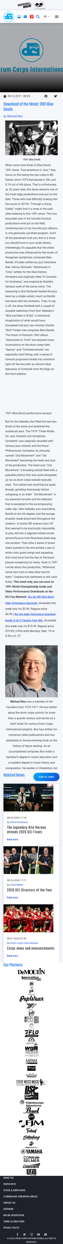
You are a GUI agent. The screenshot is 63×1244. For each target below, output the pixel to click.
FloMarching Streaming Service (21, 1197)
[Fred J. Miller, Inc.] (31, 1123)
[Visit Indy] (31, 1012)
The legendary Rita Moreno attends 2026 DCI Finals (26, 829)
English (47, 17)
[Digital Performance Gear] (31, 1068)
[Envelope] (45, 1234)
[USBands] (31, 1165)
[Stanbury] (31, 1137)
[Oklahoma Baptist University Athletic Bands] (31, 985)
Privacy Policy (11, 1228)
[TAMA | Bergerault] (31, 1116)
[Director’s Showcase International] (31, 1089)
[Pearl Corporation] (31, 1110)
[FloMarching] (31, 1033)
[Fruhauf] (31, 1130)
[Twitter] (24, 1234)
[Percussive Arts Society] (31, 1054)
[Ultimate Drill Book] (31, 1172)
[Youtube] (38, 1234)
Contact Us (9, 1203)
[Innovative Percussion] (31, 978)
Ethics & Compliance (15, 1191)
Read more (12, 839)
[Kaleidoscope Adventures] (31, 1103)
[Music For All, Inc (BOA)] (31, 1040)
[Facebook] (17, 1234)
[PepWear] (31, 999)
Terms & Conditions (14, 1222)
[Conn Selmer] (31, 1158)
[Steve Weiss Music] (31, 1082)
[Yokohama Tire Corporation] (31, 1005)
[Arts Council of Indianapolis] (31, 1026)
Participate (10, 1184)
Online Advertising (14, 1215)
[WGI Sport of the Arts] (31, 1047)
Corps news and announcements (31, 948)
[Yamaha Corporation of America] (31, 1151)
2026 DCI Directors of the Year (29, 890)
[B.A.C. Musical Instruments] (31, 1019)
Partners (8, 1209)
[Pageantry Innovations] (31, 992)
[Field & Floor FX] (31, 1096)
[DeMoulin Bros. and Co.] (31, 971)
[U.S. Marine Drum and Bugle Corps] (31, 1144)
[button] (56, 17)
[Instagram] (31, 1234)
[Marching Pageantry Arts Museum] (31, 1061)
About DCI (9, 1178)
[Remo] (31, 1075)
